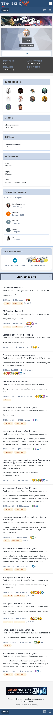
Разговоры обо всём (39, 580)
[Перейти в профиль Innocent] (8, 230)
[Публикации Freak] (26, 53)
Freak (5, 291)
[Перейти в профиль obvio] (32, 91)
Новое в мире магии (40, 291)
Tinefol (24, 384)
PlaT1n (14, 237)
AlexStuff (25, 580)
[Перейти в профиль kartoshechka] (8, 99)
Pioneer (24, 411)
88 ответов (26, 642)
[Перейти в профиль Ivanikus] (44, 99)
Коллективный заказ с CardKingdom (20, 407)
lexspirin (15, 221)
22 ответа (19, 300)
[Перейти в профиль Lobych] (32, 99)
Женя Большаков (18, 204)
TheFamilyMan (27, 338)
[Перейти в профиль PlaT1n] (8, 238)
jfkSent (24, 523)
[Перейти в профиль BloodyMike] (8, 107)
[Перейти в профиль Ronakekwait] (20, 99)
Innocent (15, 229)
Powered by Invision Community (26, 705)
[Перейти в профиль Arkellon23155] (8, 213)
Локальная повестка (38, 411)
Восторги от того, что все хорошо (19, 335)
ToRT (23, 465)
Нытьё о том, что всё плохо (16, 381)
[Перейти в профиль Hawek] (20, 107)
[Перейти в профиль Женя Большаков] (8, 205)
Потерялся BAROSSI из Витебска (18, 630)
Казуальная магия (36, 523)
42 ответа (23, 537)
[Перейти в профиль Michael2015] (44, 91)
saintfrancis (25, 633)
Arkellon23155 (17, 212)
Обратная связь (26, 702)
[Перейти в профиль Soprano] (20, 91)
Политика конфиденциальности (30, 699)
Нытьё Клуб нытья (42, 338)
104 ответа (24, 480)
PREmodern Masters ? (13, 287)
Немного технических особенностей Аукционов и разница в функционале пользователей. (26, 461)
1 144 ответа (22, 347)
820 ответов (25, 420)
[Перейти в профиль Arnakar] (8, 91)
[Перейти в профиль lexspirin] (8, 222)
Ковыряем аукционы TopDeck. (17, 577)
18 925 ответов (26, 396)
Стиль (10, 699)
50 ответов (22, 592)
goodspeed (25, 291)
